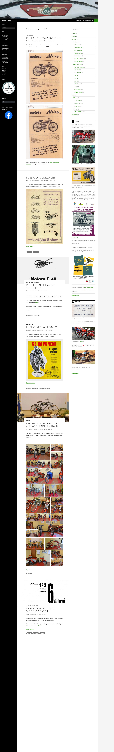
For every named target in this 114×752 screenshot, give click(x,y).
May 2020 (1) (5, 38)
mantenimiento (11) (6, 58)
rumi (41, 388)
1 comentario (48, 429)
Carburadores (77, 89)
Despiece (75, 42)
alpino (29, 388)
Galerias (77, 301)
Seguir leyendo (30, 246)
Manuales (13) (5, 45)
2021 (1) (4, 70)
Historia (74, 36)
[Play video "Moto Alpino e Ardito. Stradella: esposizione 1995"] (83, 154)
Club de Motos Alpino (88, 287)
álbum (36, 302)
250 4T (76, 81)
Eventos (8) (4, 46)
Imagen (29, 40)
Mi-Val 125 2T (35, 605)
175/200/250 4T (78, 47)
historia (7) (4, 61)
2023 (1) (4, 68)
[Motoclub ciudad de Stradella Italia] (8, 87)
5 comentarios (48, 330)
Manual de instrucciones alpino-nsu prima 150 (83, 321)
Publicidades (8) (5, 48)
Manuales (36, 282)
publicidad (36, 251)
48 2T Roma (77, 84)
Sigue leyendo (76, 237)
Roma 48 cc (77, 106)
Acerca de (78, 20)
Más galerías (76, 373)
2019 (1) (4, 73)
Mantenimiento (76, 64)
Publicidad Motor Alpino (43, 37)
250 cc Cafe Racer (78, 111)
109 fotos (81, 341)
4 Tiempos (75, 109)
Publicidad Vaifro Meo (41, 327)
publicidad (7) (5, 62)
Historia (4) (4, 49)
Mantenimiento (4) (6, 51)
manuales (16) (5, 57)
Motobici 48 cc (78, 103)
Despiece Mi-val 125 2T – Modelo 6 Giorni (41, 610)
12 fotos (81, 364)
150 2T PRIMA (78, 72)
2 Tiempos (75, 97)
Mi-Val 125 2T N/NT (79, 58)
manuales (37, 315)
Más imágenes (76, 295)
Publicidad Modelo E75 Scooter (80, 185)
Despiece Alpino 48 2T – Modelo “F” (41, 286)
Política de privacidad (88, 20)
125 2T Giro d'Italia (79, 67)
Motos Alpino (6, 20)
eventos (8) (4, 60)
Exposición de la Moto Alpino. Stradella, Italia (42, 425)
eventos (29, 573)
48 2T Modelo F (29, 282)
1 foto (81, 318)
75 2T (75, 86)
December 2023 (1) (6, 33)
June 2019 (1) (5, 39)
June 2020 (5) (5, 36)
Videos (77, 121)
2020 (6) (4, 71)
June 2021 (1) (5, 35)
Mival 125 (42, 633)
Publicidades (29, 35)
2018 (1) (4, 74)
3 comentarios (84, 149)
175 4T (76, 75)
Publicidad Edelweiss (40, 177)
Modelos (74, 95)
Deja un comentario (50, 40)
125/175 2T (77, 44)
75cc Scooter (77, 100)
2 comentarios (43, 290)
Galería (29, 429)
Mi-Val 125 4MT (78, 61)
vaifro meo (46, 388)
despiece (29, 633)
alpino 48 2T (30, 315)
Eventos (28, 420)
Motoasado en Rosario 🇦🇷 (78, 290)
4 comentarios (42, 614)
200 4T (76, 78)
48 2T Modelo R (78, 53)
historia (29, 251)
